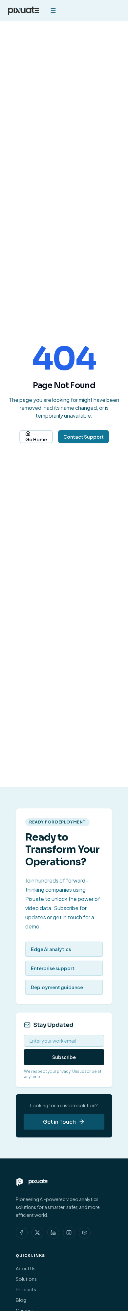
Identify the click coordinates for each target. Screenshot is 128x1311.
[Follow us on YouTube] (85, 1232)
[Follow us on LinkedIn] (53, 1232)
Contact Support (83, 437)
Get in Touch (59, 1121)
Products (26, 1289)
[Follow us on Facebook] (22, 1232)
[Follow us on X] (37, 1232)
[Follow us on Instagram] (69, 1232)
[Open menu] (53, 10)
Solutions (26, 1279)
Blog (21, 1300)
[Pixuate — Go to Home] (23, 10)
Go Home (36, 439)
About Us (25, 1268)
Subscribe (64, 1057)
